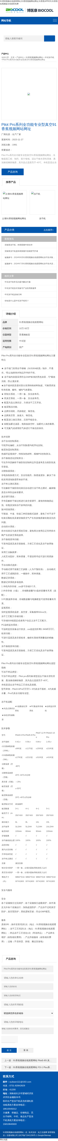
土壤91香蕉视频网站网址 (14, 218)
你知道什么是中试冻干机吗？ (17, 301)
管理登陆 (51, 1132)
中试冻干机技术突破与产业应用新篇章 (20, 288)
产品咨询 (13, 172)
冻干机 (42, 218)
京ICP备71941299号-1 (27, 1135)
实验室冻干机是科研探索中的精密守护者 (21, 251)
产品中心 (20, 57)
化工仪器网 (42, 1132)
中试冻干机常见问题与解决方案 (18, 282)
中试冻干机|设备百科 (13, 294)
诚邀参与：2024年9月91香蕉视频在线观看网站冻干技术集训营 (30, 257)
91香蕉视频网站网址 (34, 57)
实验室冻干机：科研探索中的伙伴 (18, 245)
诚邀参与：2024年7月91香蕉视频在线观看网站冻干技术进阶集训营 (30, 264)
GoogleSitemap (44, 1135)
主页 (12, 57)
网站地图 (3, 1140)
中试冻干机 (49, 57)
